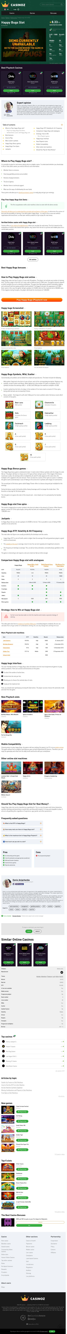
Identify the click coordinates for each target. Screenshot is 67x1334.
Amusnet (18, 1108)
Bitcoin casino (30, 1246)
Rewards (4, 1269)
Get (29, 1225)
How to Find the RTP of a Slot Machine (12, 1085)
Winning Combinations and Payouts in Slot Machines (16, 1090)
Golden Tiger (19, 1134)
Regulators (29, 1267)
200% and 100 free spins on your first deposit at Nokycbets (31, 1219)
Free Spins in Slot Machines (9, 1093)
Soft (27, 1261)
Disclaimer (54, 1243)
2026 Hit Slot (19, 1192)
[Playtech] (61, 972)
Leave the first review (55, 24)
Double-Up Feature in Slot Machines (12, 1082)
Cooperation (54, 1241)
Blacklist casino (6, 1243)
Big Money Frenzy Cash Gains (61, 565)
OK (52, 1331)
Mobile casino (30, 1249)
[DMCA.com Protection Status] (32, 1319)
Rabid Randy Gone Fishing (47, 565)
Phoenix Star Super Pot (22, 1144)
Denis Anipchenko (9, 114)
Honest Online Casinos (8, 1257)
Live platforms (30, 1276)
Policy (52, 1246)
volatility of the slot (11, 544)
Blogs (3, 1287)
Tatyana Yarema (16, 916)
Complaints (29, 1255)
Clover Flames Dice (21, 1182)
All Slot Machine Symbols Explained (11, 1087)
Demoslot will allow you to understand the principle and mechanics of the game (24, 211)
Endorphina (19, 1165)
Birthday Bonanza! (8, 644)
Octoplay (18, 1203)
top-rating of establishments (19, 225)
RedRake (25, 778)
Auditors (28, 1270)
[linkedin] (13, 884)
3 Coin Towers (20, 1163)
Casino (12, 13)
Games (32, 13)
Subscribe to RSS (33, 1324)
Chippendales (6, 647)
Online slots (4, 1254)
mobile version (59, 747)
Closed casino (5, 1246)
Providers (4, 1272)
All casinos (32, 259)
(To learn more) (44, 1331)
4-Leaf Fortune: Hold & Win (23, 1201)
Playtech (3, 716)
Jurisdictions (30, 1264)
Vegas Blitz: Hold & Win (32, 565)
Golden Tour (6, 651)
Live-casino (29, 1252)
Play (11, 90)
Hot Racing (19, 1115)
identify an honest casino (26, 192)
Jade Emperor (6, 640)
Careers (53, 1249)
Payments (29, 1243)
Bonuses (53, 13)
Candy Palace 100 (20, 1125)
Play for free (23, 1111)
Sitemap (28, 1273)
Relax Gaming (48, 778)
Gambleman (19, 1173)
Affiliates (53, 1252)
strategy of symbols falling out (27, 624)
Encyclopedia (5, 1275)
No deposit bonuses (7, 1266)
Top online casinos (6, 1260)
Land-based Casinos (32, 1258)
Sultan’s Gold (6, 655)
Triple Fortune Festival (22, 1106)
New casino (4, 1241)
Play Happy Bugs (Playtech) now (32, 300)
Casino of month (31, 1241)
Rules (3, 1263)
